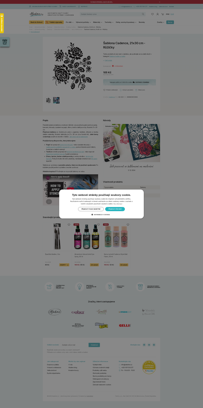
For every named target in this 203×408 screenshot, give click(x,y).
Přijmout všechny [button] (115, 209)
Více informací (117, 204)
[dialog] (101, 204)
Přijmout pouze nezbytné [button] (90, 209)
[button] (101, 214)
